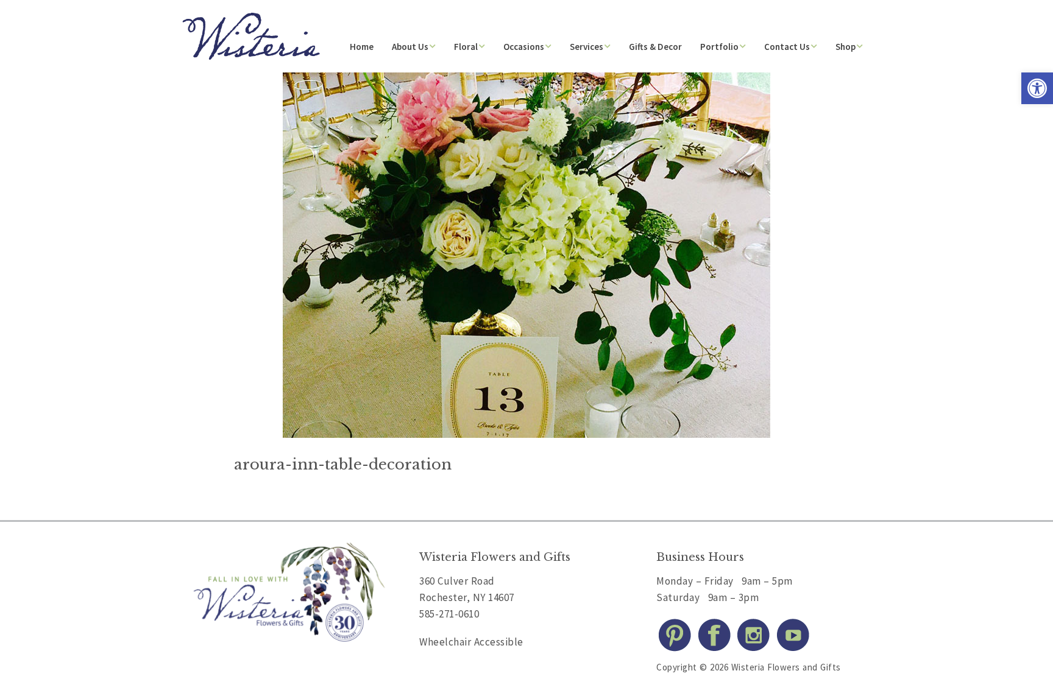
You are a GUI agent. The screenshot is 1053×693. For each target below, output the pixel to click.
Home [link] (362, 46)
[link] (1037, 88)
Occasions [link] (523, 46)
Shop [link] (845, 46)
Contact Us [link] (787, 46)
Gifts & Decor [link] (655, 46)
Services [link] (586, 46)
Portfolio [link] (719, 46)
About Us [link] (410, 46)
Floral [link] (466, 46)
